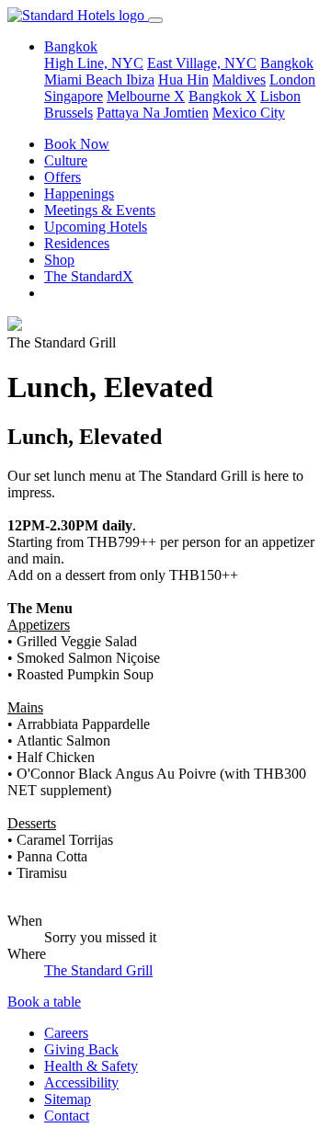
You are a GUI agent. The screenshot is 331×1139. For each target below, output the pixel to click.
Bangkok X (222, 96)
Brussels (68, 112)
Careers (66, 1033)
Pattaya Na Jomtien (153, 112)
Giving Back (81, 1049)
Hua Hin (183, 79)
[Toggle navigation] (155, 20)
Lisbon (280, 96)
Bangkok (287, 63)
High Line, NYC (93, 63)
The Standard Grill (98, 970)
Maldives (239, 79)
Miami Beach (85, 79)
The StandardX (88, 276)
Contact (66, 1115)
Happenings (79, 193)
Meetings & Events (99, 210)
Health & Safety (91, 1066)
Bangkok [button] (70, 46)
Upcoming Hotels (95, 226)
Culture (65, 160)
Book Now (76, 144)
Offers (62, 177)
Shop (59, 260)
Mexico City (248, 112)
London (292, 79)
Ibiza (140, 79)
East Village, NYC (202, 63)
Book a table (44, 1001)
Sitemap (67, 1099)
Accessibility (81, 1082)
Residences (76, 243)
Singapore (73, 96)
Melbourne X (146, 96)
